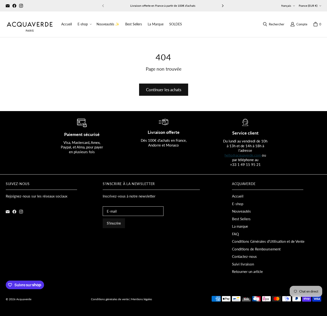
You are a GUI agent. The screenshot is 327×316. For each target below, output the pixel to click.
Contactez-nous (244, 256)
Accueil (237, 196)
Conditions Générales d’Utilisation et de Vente (268, 241)
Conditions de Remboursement (256, 249)
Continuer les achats (163, 89)
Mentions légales (141, 299)
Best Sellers (241, 219)
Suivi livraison (243, 264)
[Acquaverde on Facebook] (14, 5)
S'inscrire (114, 223)
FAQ (235, 234)
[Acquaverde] (30, 24)
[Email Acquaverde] (7, 5)
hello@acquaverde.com (243, 155)
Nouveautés (241, 211)
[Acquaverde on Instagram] (21, 5)
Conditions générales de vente (110, 299)
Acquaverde (23, 299)
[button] (84, 24)
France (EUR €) (308, 5)
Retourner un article (247, 271)
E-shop (237, 204)
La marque (240, 226)
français (286, 5)
